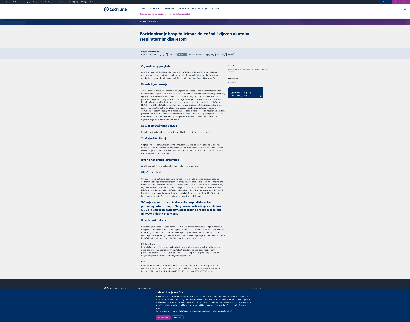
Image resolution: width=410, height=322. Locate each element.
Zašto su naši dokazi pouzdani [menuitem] (153, 14)
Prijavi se (386, 2)
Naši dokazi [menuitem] (155, 8)
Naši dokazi (153, 22)
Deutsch (50, 2)
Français (36, 2)
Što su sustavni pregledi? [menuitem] (180, 14)
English (15, 2)
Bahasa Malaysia (61, 2)
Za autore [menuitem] (215, 8)
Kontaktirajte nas (254, 288)
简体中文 (84, 2)
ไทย (69, 2)
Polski (230, 54)
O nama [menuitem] (143, 8)
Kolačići (227, 311)
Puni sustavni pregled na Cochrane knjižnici (241, 94)
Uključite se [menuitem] (169, 8)
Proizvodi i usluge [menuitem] (199, 8)
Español (22, 2)
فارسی (29, 2)
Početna (143, 22)
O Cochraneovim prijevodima (98, 2)
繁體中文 (75, 2)
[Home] (118, 9)
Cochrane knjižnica (401, 2)
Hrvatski (8, 2)
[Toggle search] (405, 9)
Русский (43, 2)
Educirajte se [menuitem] (183, 8)
